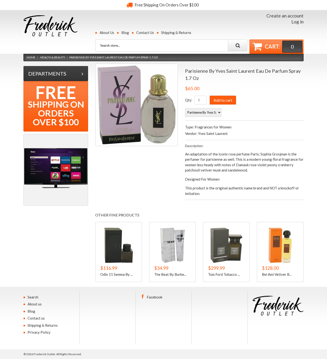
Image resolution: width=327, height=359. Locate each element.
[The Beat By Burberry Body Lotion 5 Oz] (172, 245)
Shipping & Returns (176, 32)
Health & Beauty (52, 57)
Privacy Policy (39, 332)
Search (33, 297)
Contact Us (145, 32)
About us (35, 304)
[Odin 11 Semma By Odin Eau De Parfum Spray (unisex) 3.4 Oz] (118, 245)
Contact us (36, 318)
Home (31, 57)
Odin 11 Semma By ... (116, 274)
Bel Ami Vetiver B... (277, 274)
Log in (297, 21)
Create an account (285, 15)
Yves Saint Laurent (213, 133)
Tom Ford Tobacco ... (224, 274)
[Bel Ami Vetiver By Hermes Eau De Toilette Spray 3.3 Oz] (280, 245)
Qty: (188, 100)
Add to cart (223, 100)
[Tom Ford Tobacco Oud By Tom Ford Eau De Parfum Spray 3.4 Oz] (226, 245)
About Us (107, 32)
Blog (125, 32)
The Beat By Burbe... (170, 274)
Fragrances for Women (213, 127)
